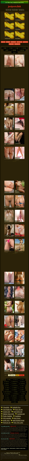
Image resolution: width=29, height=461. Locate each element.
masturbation (8, 391)
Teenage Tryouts (14, 433)
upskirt (24, 391)
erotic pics (6, 420)
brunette (15, 381)
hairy (22, 389)
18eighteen (12, 438)
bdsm (23, 393)
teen (7, 387)
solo (16, 379)
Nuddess (18, 416)
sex (23, 387)
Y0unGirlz (6, 407)
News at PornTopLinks (14, 453)
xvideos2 (18, 448)
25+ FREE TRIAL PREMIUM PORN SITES (14, 2)
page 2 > (14, 52)
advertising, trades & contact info (14, 452)
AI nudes (22, 375)
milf (23, 385)
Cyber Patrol (21, 455)
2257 (19, 454)
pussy (7, 381)
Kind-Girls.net (17, 411)
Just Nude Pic (7, 409)
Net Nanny (25, 455)
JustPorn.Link (14, 6)
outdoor (15, 385)
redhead (16, 393)
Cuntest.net (21, 414)
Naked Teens (22, 448)
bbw (9, 379)
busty (23, 381)
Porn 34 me (19, 409)
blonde (15, 383)
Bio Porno (17, 418)
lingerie (23, 383)
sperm (7, 389)
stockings (7, 393)
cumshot (15, 389)
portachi (7, 452)
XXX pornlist (7, 418)
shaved (7, 383)
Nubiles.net (13, 426)
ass (23, 379)
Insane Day (6, 411)
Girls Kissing (4, 449)
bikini (16, 391)
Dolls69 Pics (16, 407)
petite (7, 385)
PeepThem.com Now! (5, 448)
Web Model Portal (18, 420)
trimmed (15, 387)
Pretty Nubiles (7, 416)
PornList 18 (6, 422)
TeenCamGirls (13, 448)
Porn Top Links (18, 422)
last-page (13, 375)
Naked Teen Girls (8, 414)
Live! (17, 375)
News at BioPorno (7, 453)
